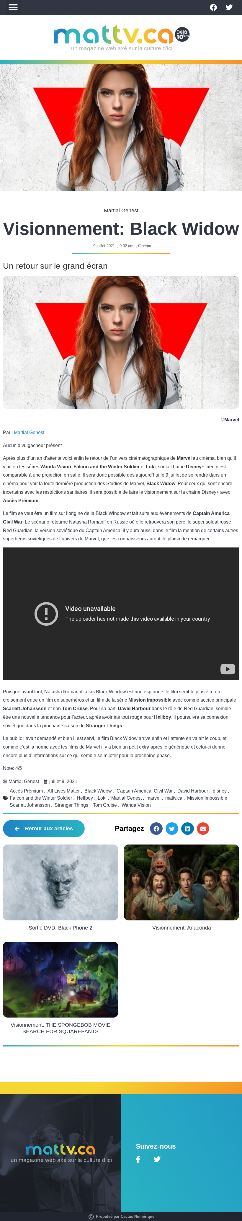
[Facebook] (213, 7)
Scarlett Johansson (30, 805)
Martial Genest (29, 432)
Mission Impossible (207, 798)
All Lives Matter (64, 790)
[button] (13, 7)
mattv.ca (173, 798)
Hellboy (85, 798)
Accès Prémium (26, 790)
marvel (153, 798)
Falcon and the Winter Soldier (41, 798)
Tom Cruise (105, 805)
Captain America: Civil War (145, 790)
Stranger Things (71, 805)
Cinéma (144, 246)
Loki (102, 798)
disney (220, 790)
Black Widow (98, 790)
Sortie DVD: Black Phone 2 (60, 928)
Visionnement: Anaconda (181, 928)
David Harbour (192, 790)
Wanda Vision (136, 805)
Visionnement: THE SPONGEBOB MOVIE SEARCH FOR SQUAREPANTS (60, 1028)
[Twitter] (229, 7)
